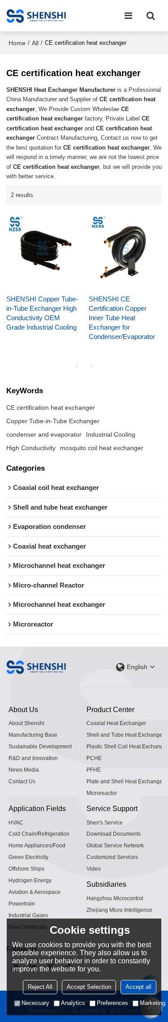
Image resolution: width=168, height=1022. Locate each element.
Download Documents (113, 834)
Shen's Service (104, 823)
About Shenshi (26, 723)
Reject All (40, 986)
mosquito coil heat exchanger (101, 447)
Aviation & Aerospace (34, 892)
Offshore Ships (26, 869)
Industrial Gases (28, 915)
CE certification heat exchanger (50, 407)
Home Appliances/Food (37, 845)
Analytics (73, 1003)
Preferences (112, 1003)
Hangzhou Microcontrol (114, 898)
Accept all (138, 986)
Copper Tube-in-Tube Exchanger (52, 421)
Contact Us (22, 781)
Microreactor (101, 793)
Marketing (152, 1003)
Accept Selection (89, 986)
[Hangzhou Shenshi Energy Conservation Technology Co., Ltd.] (36, 15)
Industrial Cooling (110, 434)
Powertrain (22, 904)
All (35, 43)
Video (93, 869)
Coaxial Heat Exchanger (116, 723)
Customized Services (112, 857)
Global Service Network (115, 845)
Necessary (35, 1003)
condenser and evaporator (44, 434)
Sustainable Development (40, 746)
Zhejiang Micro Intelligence (119, 910)
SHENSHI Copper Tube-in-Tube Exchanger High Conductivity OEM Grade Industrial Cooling (42, 313)
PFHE (93, 770)
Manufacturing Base (33, 735)
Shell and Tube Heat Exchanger (125, 735)
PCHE (94, 758)
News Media (24, 770)
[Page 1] (76, 365)
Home (17, 43)
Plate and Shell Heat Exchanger (125, 781)
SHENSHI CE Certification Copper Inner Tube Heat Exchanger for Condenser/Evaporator (122, 318)
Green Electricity (28, 857)
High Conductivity (31, 447)
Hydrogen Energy (30, 880)
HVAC (16, 823)
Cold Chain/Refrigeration (39, 834)
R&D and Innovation (33, 758)
